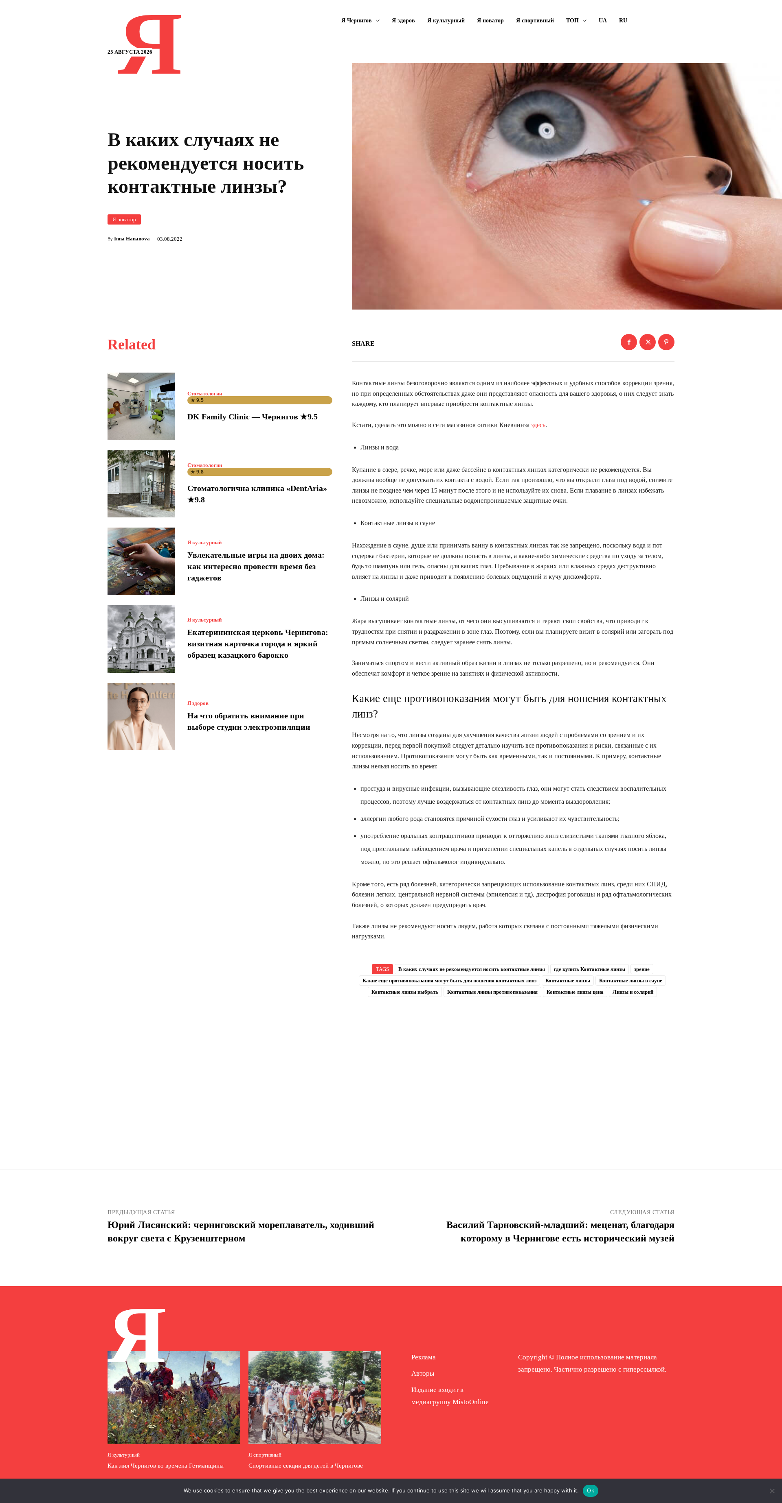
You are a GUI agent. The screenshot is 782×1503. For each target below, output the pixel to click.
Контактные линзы (567, 980)
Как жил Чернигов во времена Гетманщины (166, 1465)
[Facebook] (629, 342)
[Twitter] (647, 342)
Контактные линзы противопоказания (492, 992)
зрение (642, 969)
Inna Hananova (132, 238)
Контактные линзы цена (575, 992)
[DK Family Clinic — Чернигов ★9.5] (141, 406)
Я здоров (198, 703)
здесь (538, 424)
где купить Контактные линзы (589, 969)
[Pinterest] (666, 342)
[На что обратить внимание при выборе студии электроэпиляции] (141, 716)
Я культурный (204, 542)
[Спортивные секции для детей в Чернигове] (314, 1397)
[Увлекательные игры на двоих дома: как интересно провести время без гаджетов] (141, 561)
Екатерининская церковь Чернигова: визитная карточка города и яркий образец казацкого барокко (257, 643)
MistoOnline (471, 1402)
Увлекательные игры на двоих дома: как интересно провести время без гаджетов (256, 566)
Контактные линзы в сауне (630, 980)
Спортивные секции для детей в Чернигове (305, 1465)
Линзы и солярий (633, 992)
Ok (590, 1490)
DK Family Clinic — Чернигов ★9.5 (252, 416)
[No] (772, 1491)
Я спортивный (264, 1454)
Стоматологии (204, 393)
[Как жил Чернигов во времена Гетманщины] (174, 1397)
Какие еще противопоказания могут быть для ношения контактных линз (449, 980)
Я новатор (124, 219)
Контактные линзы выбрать (404, 992)
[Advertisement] (513, 1070)
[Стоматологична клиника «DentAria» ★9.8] (141, 484)
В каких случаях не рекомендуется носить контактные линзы (471, 969)
